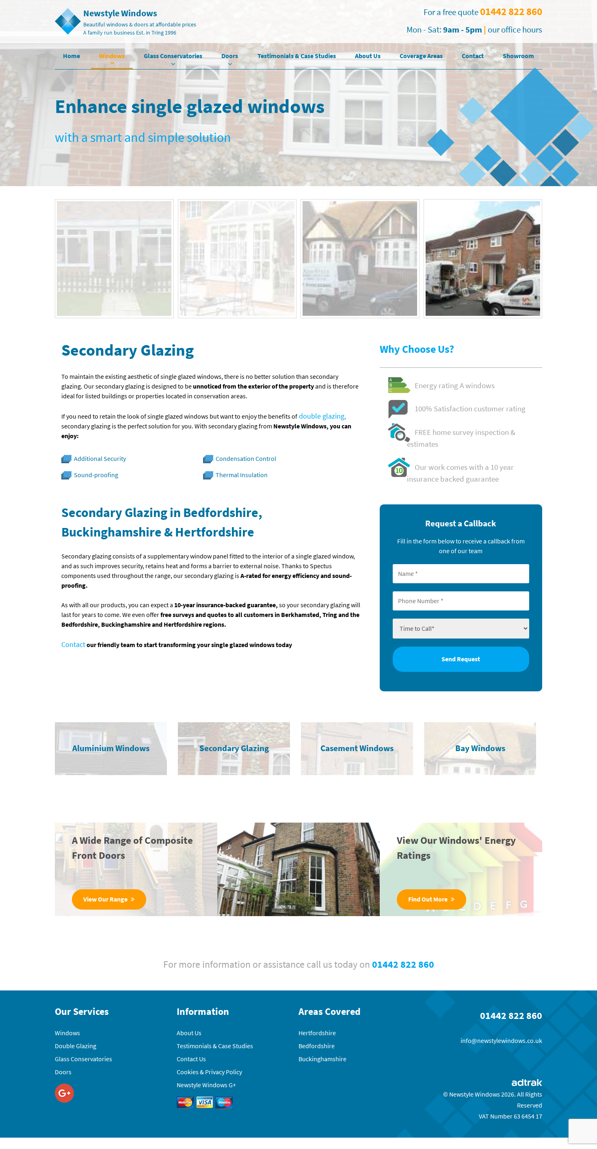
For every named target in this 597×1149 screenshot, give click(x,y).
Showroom (518, 56)
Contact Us (191, 1059)
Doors (229, 56)
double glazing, (321, 416)
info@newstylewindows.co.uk (501, 1040)
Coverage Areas (421, 56)
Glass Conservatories (173, 56)
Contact (473, 56)
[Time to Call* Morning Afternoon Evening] (461, 628)
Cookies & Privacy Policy (209, 1072)
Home (71, 56)
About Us (368, 56)
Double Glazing (75, 1046)
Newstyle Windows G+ (206, 1085)
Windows (112, 56)
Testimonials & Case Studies (296, 56)
